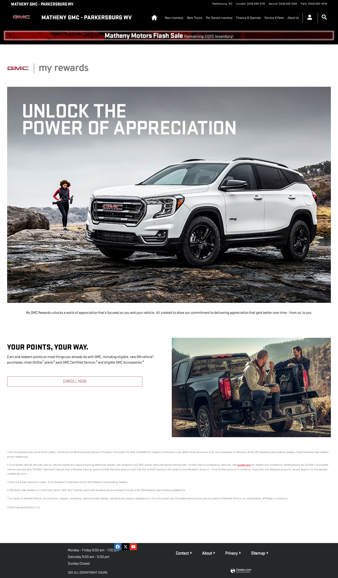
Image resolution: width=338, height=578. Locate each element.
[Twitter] (125, 546)
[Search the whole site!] (324, 17)
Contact (182, 553)
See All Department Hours (87, 573)
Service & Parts (274, 18)
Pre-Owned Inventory (219, 18)
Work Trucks (194, 18)
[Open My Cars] (308, 18)
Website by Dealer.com (241, 571)
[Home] (22, 18)
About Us (293, 18)
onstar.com (244, 465)
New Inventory (174, 18)
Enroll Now (74, 381)
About (207, 553)
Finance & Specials (248, 18)
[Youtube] (133, 546)
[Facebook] (117, 546)
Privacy (231, 553)
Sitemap (258, 553)
